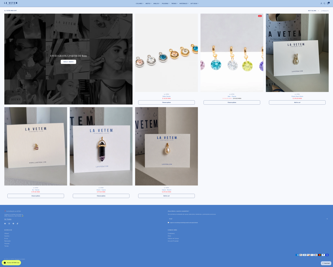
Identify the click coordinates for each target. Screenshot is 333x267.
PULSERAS (165, 3)
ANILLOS (156, 3)
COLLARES (139, 3)
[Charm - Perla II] (166, 146)
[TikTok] (19, 223)
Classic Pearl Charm (297, 96)
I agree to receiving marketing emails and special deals (184, 222)
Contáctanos (171, 233)
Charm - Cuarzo (101, 190)
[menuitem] (140, 3)
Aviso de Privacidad (173, 241)
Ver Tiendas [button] (7, 219)
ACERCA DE (8, 230)
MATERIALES (183, 3)
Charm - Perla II (166, 190)
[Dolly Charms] (166, 53)
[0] (327, 3)
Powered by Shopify (20, 259)
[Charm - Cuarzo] (101, 146)
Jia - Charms (35, 190)
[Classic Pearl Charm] (297, 53)
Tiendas (6, 246)
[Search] (324, 3)
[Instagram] (10, 224)
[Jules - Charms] (231, 53)
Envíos (6, 238)
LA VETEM (166, 94)
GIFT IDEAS (193, 3)
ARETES (148, 3)
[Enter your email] (327, 219)
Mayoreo (6, 243)
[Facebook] (6, 224)
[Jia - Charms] (35, 146)
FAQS (169, 236)
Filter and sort (11, 10)
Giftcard (6, 233)
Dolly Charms (166, 96)
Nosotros (6, 236)
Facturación (7, 241)
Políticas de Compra (173, 238)
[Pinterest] (14, 223)
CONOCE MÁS (172, 230)
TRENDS (173, 3)
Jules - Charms (232, 96)
